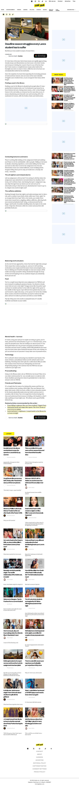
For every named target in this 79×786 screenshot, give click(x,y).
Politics (32, 9)
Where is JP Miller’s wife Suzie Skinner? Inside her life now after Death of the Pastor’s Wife (12, 511)
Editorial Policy (39, 763)
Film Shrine (57, 10)
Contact (60, 1)
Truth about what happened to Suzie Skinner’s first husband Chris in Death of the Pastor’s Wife (69, 199)
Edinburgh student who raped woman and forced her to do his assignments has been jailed (12, 663)
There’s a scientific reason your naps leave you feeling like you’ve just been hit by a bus (34, 663)
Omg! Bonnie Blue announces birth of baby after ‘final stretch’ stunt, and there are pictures (12, 481)
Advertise (67, 1)
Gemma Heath (12, 56)
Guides (45, 9)
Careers (39, 757)
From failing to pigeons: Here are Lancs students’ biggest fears (26, 405)
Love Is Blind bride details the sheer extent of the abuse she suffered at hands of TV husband (69, 181)
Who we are (52, 1)
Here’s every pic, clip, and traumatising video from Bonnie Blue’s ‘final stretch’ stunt (12, 633)
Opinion (39, 9)
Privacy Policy (39, 772)
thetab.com (36, 780)
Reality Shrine (51, 10)
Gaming (25, 9)
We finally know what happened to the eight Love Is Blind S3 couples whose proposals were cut (69, 156)
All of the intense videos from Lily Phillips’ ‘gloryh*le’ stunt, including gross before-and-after (69, 81)
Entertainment (10, 9)
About (39, 754)
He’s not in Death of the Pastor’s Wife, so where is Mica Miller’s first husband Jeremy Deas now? (69, 89)
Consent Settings (40, 769)
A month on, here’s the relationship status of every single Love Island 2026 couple (69, 97)
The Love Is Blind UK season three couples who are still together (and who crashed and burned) (70, 190)
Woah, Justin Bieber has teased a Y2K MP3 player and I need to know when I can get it (34, 693)
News (2, 9)
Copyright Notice (39, 766)
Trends (19, 9)
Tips (74, 1)
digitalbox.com (40, 784)
